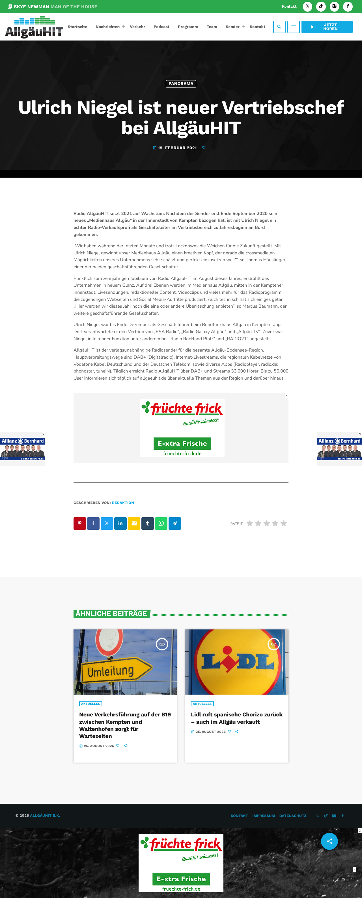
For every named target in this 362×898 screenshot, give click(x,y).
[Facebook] (348, 7)
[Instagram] (334, 7)
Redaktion (123, 503)
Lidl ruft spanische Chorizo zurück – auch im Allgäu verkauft (237, 718)
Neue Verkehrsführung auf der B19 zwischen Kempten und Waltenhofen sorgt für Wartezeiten (125, 725)
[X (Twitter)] (308, 7)
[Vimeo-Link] (34, 27)
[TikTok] (321, 7)
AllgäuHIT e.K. (45, 816)
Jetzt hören (323, 27)
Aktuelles (90, 704)
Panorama (181, 83)
